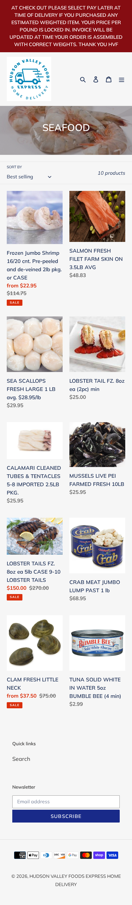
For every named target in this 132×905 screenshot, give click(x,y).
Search (21, 758)
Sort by (14, 167)
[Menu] (121, 79)
